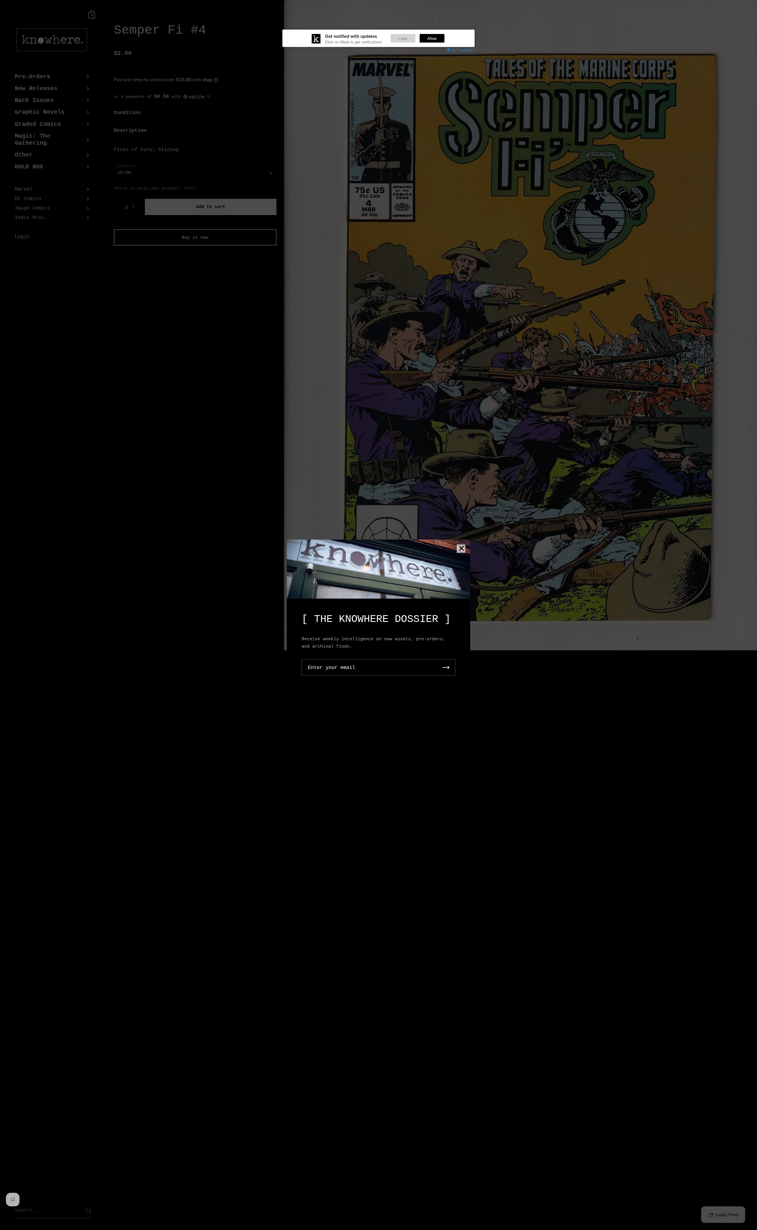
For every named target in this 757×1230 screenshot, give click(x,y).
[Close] (461, 549)
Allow (431, 38)
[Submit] (445, 667)
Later (403, 38)
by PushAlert (463, 50)
